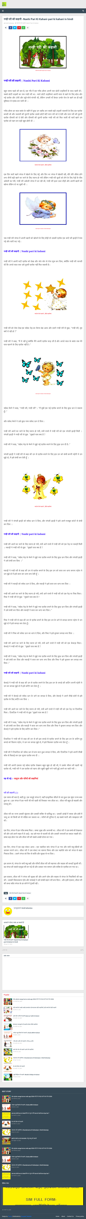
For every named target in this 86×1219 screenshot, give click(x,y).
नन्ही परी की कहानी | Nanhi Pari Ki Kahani (27, 23)
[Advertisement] (43, 974)
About (63, 1216)
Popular (6, 995)
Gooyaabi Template (26, 1216)
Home (57, 1216)
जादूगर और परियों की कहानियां (26, 778)
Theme (10, 1216)
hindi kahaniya (9, 23)
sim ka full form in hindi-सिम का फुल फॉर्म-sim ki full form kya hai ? (24, 1207)
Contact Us (70, 1216)
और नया (5, 950)
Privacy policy (80, 1216)
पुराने (82, 950)
